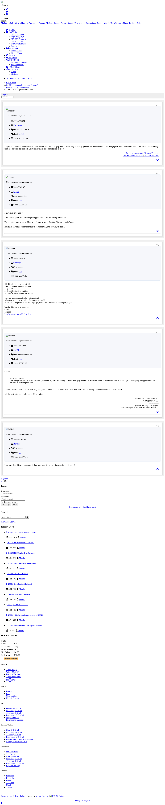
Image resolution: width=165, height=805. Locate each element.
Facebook (10, 776)
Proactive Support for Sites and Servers (142, 153)
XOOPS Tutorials (151, 155)
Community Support (37, 23)
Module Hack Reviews (113, 23)
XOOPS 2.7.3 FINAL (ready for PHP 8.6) (22, 532)
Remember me (10, 502)
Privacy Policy (19, 796)
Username (5, 491)
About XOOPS (17, 34)
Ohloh (8, 785)
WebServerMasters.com (133, 155)
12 (158, 173)
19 (20, 271)
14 (158, 332)
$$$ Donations (12, 752)
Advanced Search (8, 522)
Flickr (8, 780)
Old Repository (17, 65)
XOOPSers (10, 679)
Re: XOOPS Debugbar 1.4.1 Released (20, 543)
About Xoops (11, 670)
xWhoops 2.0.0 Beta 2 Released (18, 594)
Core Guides (11, 696)
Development (80, 23)
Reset (15, 504)
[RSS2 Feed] (57, 796)
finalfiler (16, 350)
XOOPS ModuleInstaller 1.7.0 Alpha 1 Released (24, 625)
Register (14, 74)
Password (5, 497)
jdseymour (17, 125)
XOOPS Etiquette (13, 681)
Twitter (9, 787)
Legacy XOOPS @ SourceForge (19, 739)
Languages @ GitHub (15, 715)
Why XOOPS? (17, 37)
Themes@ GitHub (13, 713)
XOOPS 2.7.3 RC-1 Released (17, 574)
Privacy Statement (18, 44)
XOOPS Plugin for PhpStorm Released (21, 563)
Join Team (10, 754)
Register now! (75, 507)
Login (13, 71)
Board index (11, 83)
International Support (94, 23)
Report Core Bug (13, 766)
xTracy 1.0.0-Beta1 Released (17, 605)
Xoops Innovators (13, 676)
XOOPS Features (18, 39)
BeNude (16, 444)
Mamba (23, 537)
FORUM (13, 48)
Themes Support (67, 23)
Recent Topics (17, 53)
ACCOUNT (14, 69)
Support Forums (12, 717)
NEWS (11, 55)
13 (158, 245)
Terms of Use (6, 796)
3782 (21, 134)
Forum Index (9, 23)
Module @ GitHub (19, 62)
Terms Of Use (17, 41)
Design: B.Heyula (82, 800)
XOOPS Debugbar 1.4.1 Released (19, 584)
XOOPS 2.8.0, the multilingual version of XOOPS (25, 615)
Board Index (16, 51)
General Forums (21, 23)
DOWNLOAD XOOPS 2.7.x (20, 78)
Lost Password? (89, 507)
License (14, 46)
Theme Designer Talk (132, 23)
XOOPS (12, 32)
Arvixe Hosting (41, 796)
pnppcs (16, 191)
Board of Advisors (13, 674)
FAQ (8, 693)
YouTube (10, 783)
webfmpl (17, 263)
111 (20, 359)
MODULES (14, 60)
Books (8, 691)
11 (158, 105)
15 (158, 426)
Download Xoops (13, 708)
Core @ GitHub (12, 730)
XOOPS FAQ (14, 67)
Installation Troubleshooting (17, 87)
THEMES (12, 58)
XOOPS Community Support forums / (22, 85)
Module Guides (12, 698)
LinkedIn (10, 778)
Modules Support (53, 23)
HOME (12, 30)
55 (20, 200)
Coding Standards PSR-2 (16, 742)
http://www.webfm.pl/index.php (18, 314)
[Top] (157, 160)
